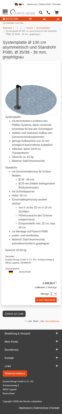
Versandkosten (52, 321)
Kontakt (57, 4)
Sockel (29, 28)
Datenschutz (45, 4)
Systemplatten (43, 28)
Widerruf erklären (15, 373)
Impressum (32, 4)
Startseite (7, 28)
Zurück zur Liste (14, 313)
